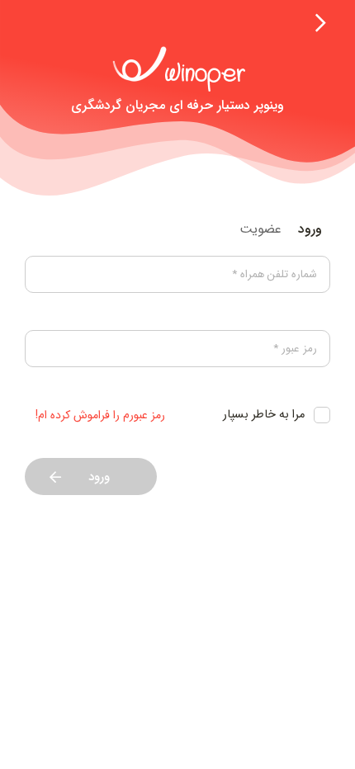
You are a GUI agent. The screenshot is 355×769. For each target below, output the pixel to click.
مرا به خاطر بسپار (264, 414)
